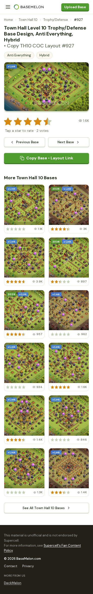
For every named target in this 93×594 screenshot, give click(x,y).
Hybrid (44, 55)
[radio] (7, 121)
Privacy (28, 566)
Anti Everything (19, 55)
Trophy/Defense (55, 19)
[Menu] (8, 7)
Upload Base (75, 7)
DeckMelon (12, 583)
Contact (10, 566)
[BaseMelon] (29, 6)
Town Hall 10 (28, 19)
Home (8, 19)
